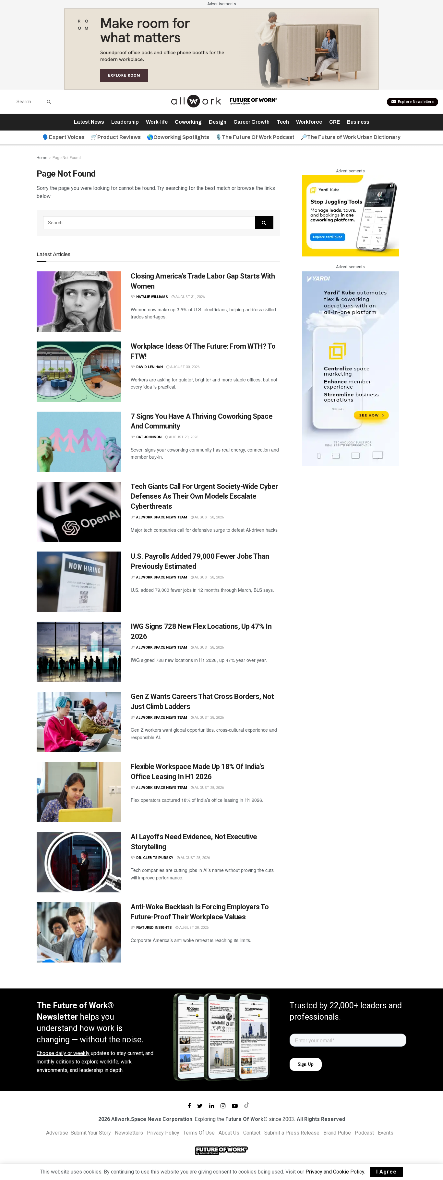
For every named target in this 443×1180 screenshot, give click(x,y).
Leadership (125, 122)
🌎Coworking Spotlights (178, 137)
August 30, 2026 (184, 367)
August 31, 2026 (189, 297)
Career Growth (251, 122)
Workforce (309, 122)
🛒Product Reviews (116, 137)
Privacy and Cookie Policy (334, 1172)
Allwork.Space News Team (161, 517)
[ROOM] (221, 48)
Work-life (157, 122)
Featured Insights (154, 927)
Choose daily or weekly (63, 1053)
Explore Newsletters (415, 102)
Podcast (364, 1133)
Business (358, 122)
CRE (334, 122)
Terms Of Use (199, 1133)
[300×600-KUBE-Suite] (350, 368)
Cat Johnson (149, 437)
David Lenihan (149, 367)
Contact (251, 1133)
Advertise (57, 1133)
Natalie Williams (152, 297)
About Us (229, 1133)
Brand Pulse (337, 1133)
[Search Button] (47, 102)
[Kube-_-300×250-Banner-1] (350, 215)
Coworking (188, 122)
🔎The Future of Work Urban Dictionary (351, 137)
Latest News (89, 122)
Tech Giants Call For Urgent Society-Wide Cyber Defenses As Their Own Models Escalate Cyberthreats (204, 496)
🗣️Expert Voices (63, 137)
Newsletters (129, 1133)
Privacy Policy (163, 1133)
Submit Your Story (91, 1133)
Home (42, 157)
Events (385, 1133)
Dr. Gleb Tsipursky (154, 858)
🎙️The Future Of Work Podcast (254, 137)
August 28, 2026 (209, 517)
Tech (283, 122)
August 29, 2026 (183, 437)
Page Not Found (67, 157)
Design (217, 122)
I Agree (386, 1172)
